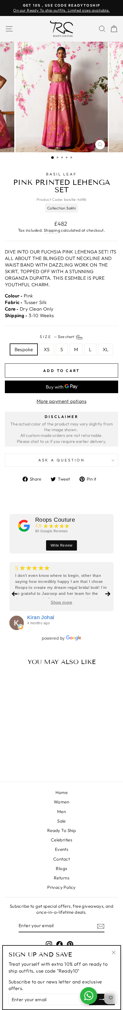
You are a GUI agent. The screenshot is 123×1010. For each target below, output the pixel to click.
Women (61, 802)
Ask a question (61, 460)
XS (46, 349)
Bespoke (24, 349)
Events (61, 849)
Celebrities (61, 840)
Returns (61, 878)
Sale (61, 821)
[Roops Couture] (24, 526)
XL (106, 349)
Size (57, 337)
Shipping (52, 230)
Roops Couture (55, 520)
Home (61, 792)
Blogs (61, 868)
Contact (61, 859)
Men (61, 811)
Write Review (62, 545)
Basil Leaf (61, 174)
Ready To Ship (61, 830)
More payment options (61, 401)
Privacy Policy (61, 887)
